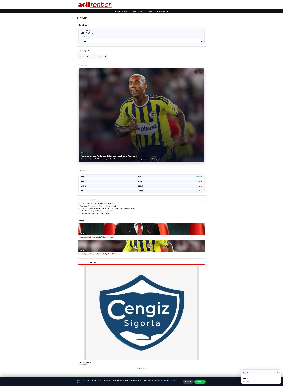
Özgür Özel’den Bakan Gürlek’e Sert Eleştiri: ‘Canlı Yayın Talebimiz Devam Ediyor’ (107, 208)
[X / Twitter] (87, 56)
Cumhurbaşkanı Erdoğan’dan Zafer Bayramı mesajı (97, 203)
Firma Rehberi (137, 11)
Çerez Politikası (162, 11)
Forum (149, 11)
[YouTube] (99, 56)
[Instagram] (93, 56)
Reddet (188, 382)
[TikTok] (105, 56)
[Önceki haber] (196, 72)
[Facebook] (81, 56)
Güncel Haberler (121, 11)
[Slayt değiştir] (137, 368)
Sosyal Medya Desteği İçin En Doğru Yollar (94, 213)
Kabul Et (200, 382)
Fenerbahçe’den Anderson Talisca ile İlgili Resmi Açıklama (99, 206)
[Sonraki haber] (201, 72)
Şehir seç (84, 37)
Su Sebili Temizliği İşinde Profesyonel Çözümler (96, 211)
